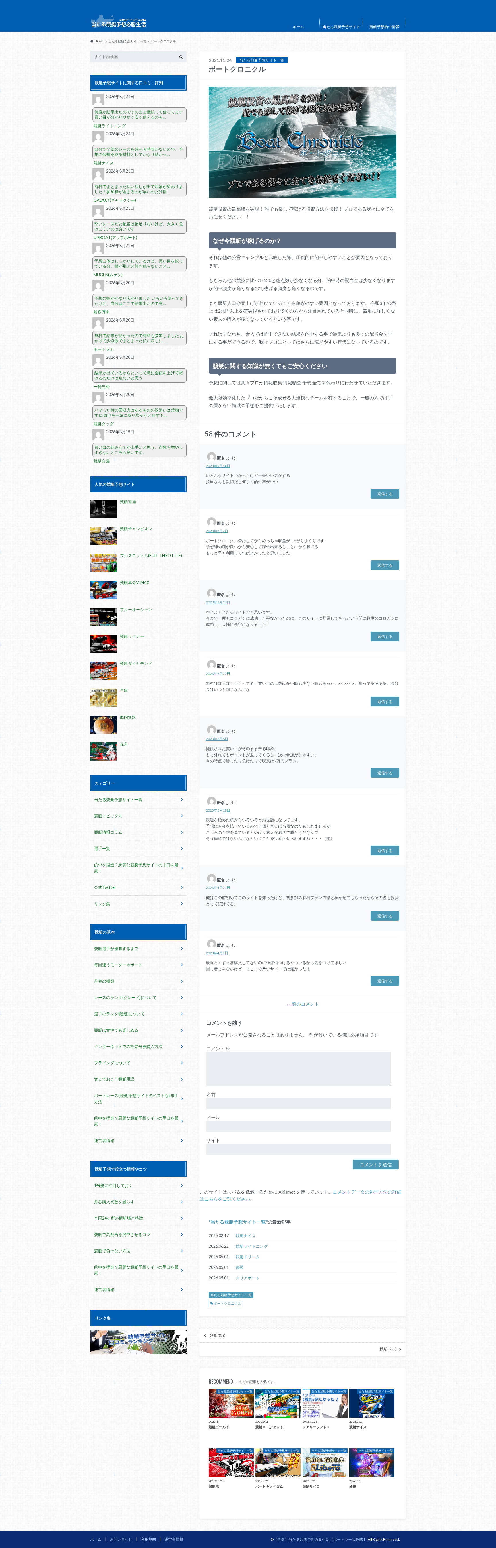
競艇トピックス (108, 815)
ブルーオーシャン (136, 609)
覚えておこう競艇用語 (114, 1079)
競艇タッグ (104, 423)
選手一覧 (102, 848)
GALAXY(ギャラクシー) (115, 200)
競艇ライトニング (252, 1246)
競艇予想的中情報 (384, 26)
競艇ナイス (246, 1235)
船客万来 (102, 311)
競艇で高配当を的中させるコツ (122, 1234)
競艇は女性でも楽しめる (116, 1030)
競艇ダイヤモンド (136, 663)
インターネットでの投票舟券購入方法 (128, 1046)
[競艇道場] (103, 509)
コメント (218, 1048)
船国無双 (128, 717)
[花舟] (103, 751)
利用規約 (148, 1539)
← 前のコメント (302, 1003)
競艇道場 (217, 1335)
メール (213, 1117)
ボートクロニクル (227, 1303)
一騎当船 (102, 386)
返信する (384, 493)
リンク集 (102, 903)
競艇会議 (102, 460)
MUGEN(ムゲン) (108, 274)
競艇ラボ (388, 1349)
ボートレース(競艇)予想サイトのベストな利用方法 (135, 1098)
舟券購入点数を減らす (114, 1201)
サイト (213, 1140)
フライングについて (112, 1062)
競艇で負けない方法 (112, 1250)
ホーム (298, 26)
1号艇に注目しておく (113, 1185)
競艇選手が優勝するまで (116, 948)
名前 (211, 1094)
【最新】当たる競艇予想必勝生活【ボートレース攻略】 (320, 1539)
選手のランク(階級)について (119, 1013)
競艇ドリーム (248, 1256)
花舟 (124, 744)
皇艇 (124, 690)
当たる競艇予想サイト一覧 (238, 1221)
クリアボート (248, 1277)
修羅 (240, 1267)
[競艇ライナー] (103, 644)
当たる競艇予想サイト (341, 26)
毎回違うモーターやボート (118, 964)
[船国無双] (103, 725)
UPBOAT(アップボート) (115, 237)
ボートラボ (104, 349)
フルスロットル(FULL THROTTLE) (151, 555)
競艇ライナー (132, 636)
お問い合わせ (121, 1539)
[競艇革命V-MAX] (103, 590)
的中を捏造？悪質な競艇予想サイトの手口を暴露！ (136, 867)
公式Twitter (105, 887)
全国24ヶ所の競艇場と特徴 (118, 1218)
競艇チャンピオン (136, 528)
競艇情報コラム (108, 832)
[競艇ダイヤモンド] (103, 671)
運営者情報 (104, 1140)
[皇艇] (103, 698)
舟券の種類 (104, 981)
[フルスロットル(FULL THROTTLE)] (103, 563)
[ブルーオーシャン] (103, 617)
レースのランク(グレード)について (125, 997)
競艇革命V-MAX (134, 582)
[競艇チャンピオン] (103, 536)
